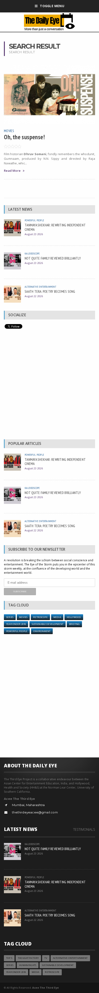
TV (45, 958)
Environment (42, 631)
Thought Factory (28, 958)
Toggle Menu (52, 6)
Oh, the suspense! (24, 137)
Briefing (74, 624)
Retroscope (40, 617)
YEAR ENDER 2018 (16, 624)
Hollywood (74, 617)
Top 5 (9, 958)
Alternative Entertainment (40, 286)
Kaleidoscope (32, 253)
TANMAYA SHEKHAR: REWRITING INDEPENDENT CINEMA (55, 227)
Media (57, 617)
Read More (12, 170)
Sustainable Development (47, 624)
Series (9, 617)
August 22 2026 (34, 296)
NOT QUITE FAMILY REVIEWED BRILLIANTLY (53, 258)
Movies (9, 130)
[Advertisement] (49, 385)
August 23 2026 (34, 234)
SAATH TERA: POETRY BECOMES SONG (50, 291)
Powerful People (34, 220)
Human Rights (27, 965)
